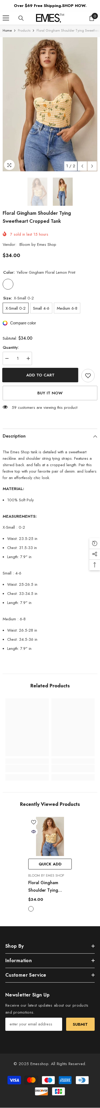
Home (7, 30)
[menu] (6, 18)
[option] (50, 104)
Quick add (50, 864)
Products (24, 30)
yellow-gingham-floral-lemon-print (31, 908)
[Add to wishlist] (88, 375)
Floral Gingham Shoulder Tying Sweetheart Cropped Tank (48, 887)
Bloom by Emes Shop (37, 244)
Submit (80, 1024)
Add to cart (41, 375)
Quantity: (11, 347)
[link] (27, 768)
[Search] (21, 18)
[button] (82, 166)
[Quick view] (34, 832)
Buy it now (50, 393)
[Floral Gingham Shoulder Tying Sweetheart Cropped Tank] (50, 836)
